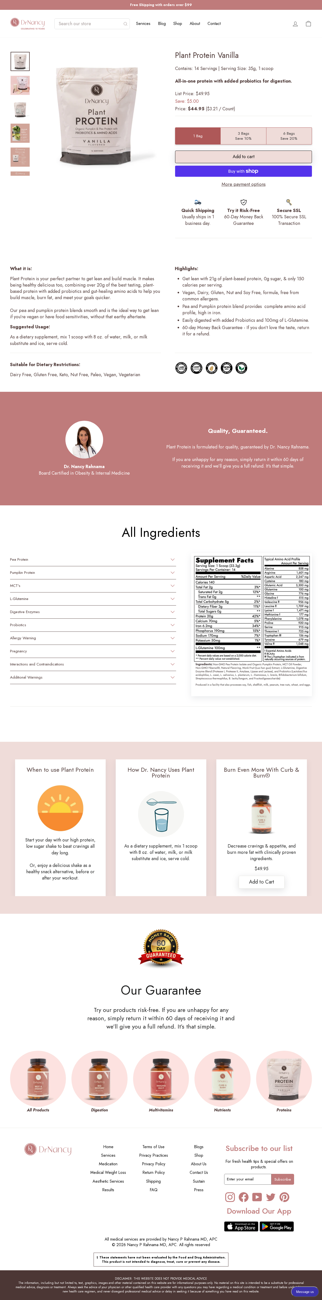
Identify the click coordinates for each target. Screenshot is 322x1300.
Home (108, 1147)
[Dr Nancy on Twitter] (271, 1197)
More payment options (244, 184)
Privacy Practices (153, 1155)
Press (199, 1190)
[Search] (125, 24)
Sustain (199, 1181)
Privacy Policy (153, 1164)
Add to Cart (261, 882)
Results (108, 1190)
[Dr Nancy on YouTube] (257, 1197)
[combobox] (89, 24)
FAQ (153, 1190)
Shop (177, 23)
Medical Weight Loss (108, 1172)
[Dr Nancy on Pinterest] (284, 1197)
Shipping (153, 1181)
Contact (214, 23)
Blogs (199, 1147)
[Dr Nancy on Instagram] (230, 1197)
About (195, 23)
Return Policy (153, 1172)
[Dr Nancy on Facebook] (244, 1197)
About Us (199, 1164)
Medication (108, 1164)
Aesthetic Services (108, 1181)
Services (143, 23)
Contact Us (199, 1172)
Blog (162, 23)
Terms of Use (153, 1147)
